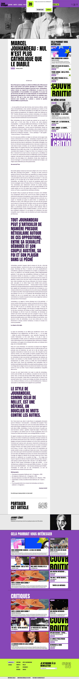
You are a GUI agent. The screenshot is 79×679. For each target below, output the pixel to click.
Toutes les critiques (59, 585)
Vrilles (24, 664)
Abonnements (11, 662)
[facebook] (66, 663)
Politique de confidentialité (39, 678)
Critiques (18, 669)
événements (25, 667)
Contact (24, 669)
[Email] (69, 666)
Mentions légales (11, 678)
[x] (69, 663)
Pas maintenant (40, 10)
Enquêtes (18, 664)
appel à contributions (27, 662)
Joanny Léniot (19, 68)
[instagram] (63, 663)
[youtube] (66, 666)
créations (18, 662)
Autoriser (48, 10)
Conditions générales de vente (24, 678)
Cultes (17, 667)
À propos (10, 665)
